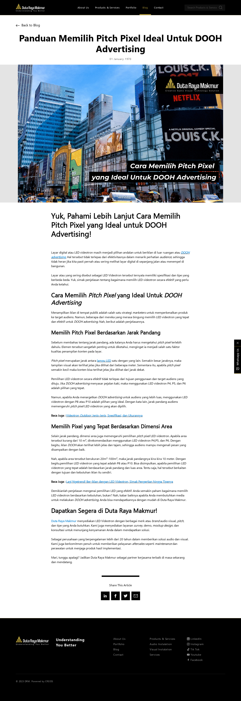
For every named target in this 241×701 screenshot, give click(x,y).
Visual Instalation (161, 649)
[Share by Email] (135, 596)
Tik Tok (195, 649)
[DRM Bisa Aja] (32, 640)
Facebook (197, 660)
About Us (83, 7)
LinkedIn (196, 639)
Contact (158, 7)
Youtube (196, 654)
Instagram (197, 644)
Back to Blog (30, 25)
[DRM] (30, 7)
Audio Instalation (161, 644)
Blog (145, 7)
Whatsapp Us (237, 357)
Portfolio (131, 7)
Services (155, 654)
